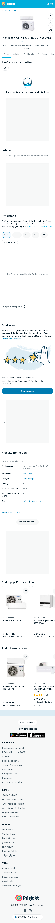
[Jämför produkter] (50, 30)
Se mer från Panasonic (12, 512)
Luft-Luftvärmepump (32, 501)
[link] (16, 613)
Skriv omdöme (27, 42)
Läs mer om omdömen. (12, 338)
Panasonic (27, 473)
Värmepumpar (10, 10)
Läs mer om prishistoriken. (40, 226)
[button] (50, 16)
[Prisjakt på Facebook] (24, 910)
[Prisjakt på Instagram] (30, 910)
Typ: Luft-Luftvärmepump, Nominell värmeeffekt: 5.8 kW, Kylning (27, 46)
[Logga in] (51, 4)
